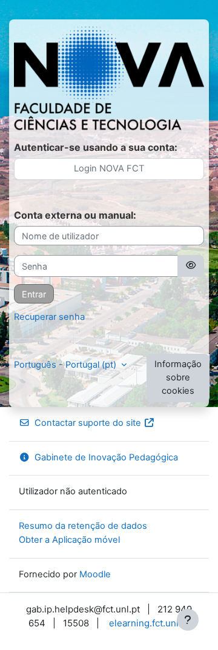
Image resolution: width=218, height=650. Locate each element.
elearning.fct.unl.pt (149, 623)
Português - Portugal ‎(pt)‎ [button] (66, 364)
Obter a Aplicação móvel (69, 539)
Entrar (34, 294)
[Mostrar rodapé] (188, 620)
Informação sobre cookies (178, 377)
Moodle (95, 574)
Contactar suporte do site (88, 422)
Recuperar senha (49, 316)
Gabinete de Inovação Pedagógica (106, 457)
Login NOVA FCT (109, 168)
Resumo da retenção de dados (83, 525)
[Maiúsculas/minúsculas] (190, 266)
